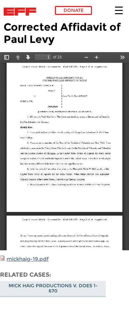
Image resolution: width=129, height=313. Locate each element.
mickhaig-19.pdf (28, 259)
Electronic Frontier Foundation (22, 12)
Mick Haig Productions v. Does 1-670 (53, 288)
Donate (74, 10)
